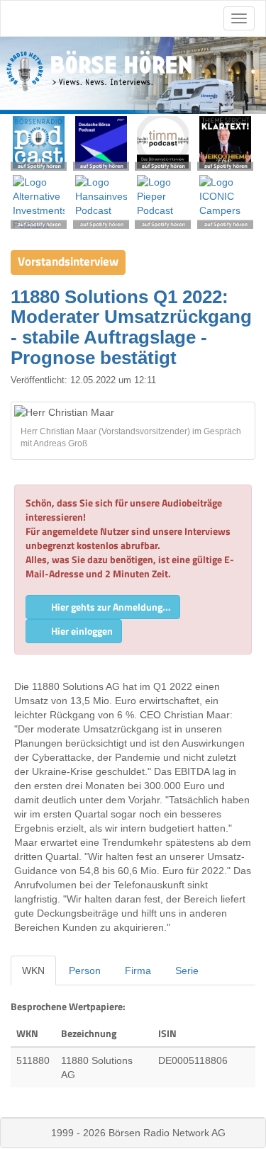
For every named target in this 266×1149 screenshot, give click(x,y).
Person (85, 970)
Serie (187, 970)
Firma (138, 970)
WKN (33, 970)
